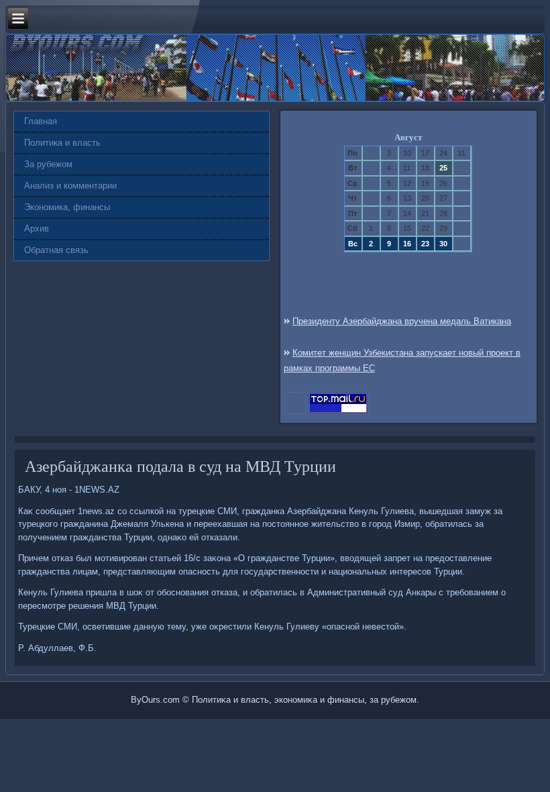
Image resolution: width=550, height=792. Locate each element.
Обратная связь (56, 250)
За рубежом (48, 164)
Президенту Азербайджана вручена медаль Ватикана (401, 321)
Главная (40, 121)
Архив (36, 229)
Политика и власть (62, 143)
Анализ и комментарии (70, 186)
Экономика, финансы (67, 207)
